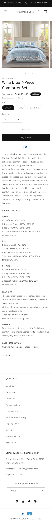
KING (22, 108)
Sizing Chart (11, 430)
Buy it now (26, 137)
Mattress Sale (12, 442)
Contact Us (10, 398)
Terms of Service (13, 436)
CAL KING (36, 108)
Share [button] (7, 355)
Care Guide (10, 392)
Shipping (5, 98)
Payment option (13, 405)
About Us (10, 386)
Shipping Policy (12, 423)
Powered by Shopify (34, 519)
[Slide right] (32, 73)
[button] (5, 12)
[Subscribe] (42, 491)
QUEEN (9, 108)
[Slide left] (20, 73)
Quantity (5, 114)
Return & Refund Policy (16, 417)
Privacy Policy (12, 411)
